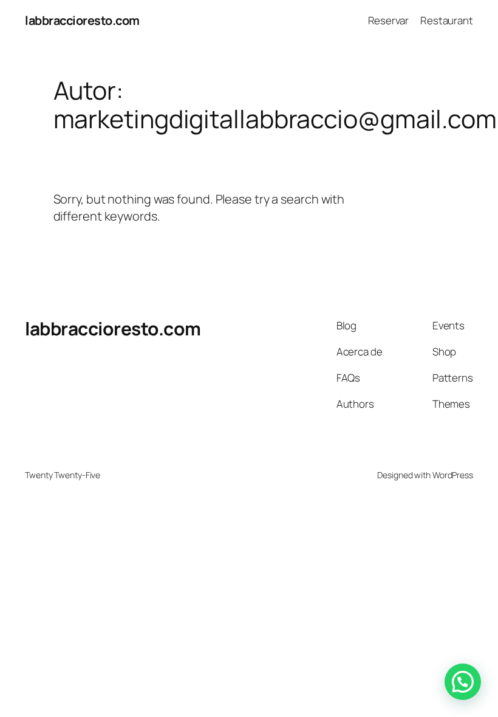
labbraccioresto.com (82, 20)
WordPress (452, 475)
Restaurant (446, 20)
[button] (463, 682)
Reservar (388, 20)
